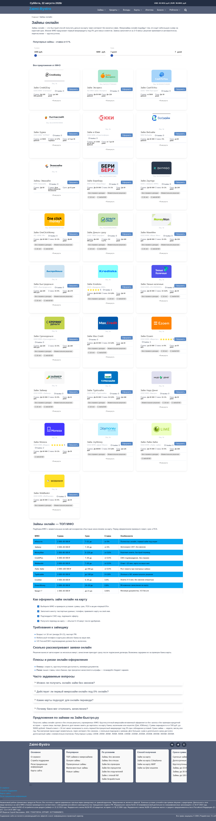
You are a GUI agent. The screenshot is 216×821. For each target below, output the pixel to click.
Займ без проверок (111, 764)
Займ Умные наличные (152, 284)
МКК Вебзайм (146, 135)
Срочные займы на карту (184, 757)
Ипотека (149, 10)
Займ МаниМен (148, 232)
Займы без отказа (110, 760)
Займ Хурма (40, 132)
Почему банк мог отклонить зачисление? (62, 708)
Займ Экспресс (94, 88)
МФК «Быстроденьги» (43, 287)
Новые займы (72, 772)
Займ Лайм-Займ (149, 442)
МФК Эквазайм (40, 184)
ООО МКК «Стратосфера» (98, 135)
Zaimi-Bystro (40, 9)
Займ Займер (40, 390)
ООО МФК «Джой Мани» (97, 445)
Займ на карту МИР (146, 764)
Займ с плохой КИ (110, 775)
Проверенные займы (76, 764)
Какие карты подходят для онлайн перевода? (65, 700)
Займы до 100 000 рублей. (185, 775)
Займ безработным (111, 779)
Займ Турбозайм (95, 390)
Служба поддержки (40, 760)
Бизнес (160, 10)
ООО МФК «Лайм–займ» (151, 445)
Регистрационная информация (39, 765)
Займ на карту (144, 757)
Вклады (126, 10)
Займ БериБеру (95, 181)
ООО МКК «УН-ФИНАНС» (151, 287)
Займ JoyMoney (95, 442)
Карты (137, 10)
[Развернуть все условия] (56, 100)
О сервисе (35, 757)
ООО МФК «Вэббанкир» (44, 496)
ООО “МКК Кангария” (149, 91)
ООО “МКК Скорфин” (96, 235)
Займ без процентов (111, 768)
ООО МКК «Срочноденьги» (45, 339)
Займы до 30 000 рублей (184, 772)
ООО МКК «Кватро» (149, 393)
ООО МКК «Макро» (42, 445)
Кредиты (113, 10)
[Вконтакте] (172, 744)
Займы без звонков (111, 757)
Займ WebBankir (42, 493)
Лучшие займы (73, 760)
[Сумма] (35, 55)
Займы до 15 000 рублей (184, 768)
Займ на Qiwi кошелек (147, 768)
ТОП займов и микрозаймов (79, 757)
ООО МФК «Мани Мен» (150, 235)
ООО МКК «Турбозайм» (97, 393)
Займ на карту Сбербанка (149, 760)
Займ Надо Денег (149, 390)
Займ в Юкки (93, 132)
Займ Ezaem (147, 336)
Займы (100, 10)
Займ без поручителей (112, 772)
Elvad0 (213, 816)
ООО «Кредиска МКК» (96, 287)
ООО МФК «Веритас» (150, 339)
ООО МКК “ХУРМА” (42, 135)
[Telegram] (178, 744)
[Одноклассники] (184, 744)
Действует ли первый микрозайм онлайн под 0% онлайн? (73, 691)
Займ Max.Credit (95, 336)
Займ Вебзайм (148, 132)
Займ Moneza (40, 442)
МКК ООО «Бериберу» (96, 184)
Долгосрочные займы (183, 760)
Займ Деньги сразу (96, 232)
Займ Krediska (94, 284)
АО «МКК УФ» (39, 235)
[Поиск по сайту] (184, 10)
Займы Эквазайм (42, 181)
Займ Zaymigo (147, 181)
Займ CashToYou (149, 88)
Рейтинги (174, 10)
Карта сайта (36, 771)
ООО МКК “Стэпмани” (43, 91)
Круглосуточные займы (183, 764)
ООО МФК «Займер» (42, 393)
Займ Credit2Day (42, 88)
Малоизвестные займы (77, 768)
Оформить (73, 89)
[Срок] (111, 55)
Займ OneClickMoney (44, 232)
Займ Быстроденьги (44, 284)
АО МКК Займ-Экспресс (97, 91)
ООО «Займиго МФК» (150, 184)
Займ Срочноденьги (43, 336)
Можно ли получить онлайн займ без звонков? (66, 682)
